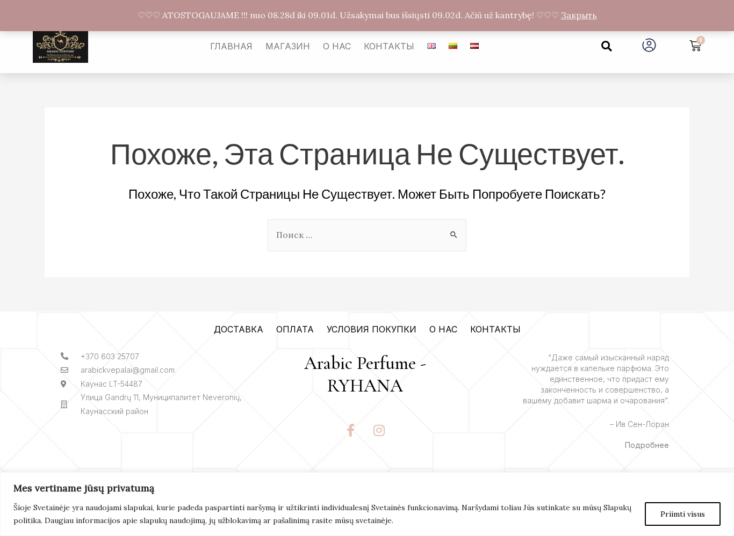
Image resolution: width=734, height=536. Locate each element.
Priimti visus (682, 514)
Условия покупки (371, 329)
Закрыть (579, 15)
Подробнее (647, 445)
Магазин (287, 46)
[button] (606, 46)
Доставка (238, 329)
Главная (231, 46)
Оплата (295, 329)
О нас (337, 46)
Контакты (389, 46)
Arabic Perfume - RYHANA (365, 374)
